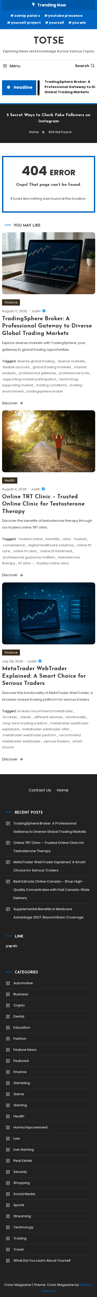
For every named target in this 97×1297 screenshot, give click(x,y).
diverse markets (71, 361)
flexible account (16, 367)
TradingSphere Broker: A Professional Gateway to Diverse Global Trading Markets (47, 326)
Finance (11, 302)
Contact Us (40, 790)
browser (10, 717)
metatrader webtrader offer (45, 729)
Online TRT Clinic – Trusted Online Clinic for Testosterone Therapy (43, 504)
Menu (15, 66)
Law (16, 1138)
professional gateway (37, 373)
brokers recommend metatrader (45, 711)
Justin (36, 311)
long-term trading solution (25, 723)
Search (82, 65)
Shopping (21, 1182)
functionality (76, 717)
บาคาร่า (11, 946)
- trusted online (30, 539)
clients (25, 717)
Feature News (24, 1049)
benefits (52, 539)
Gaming (20, 1105)
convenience (14, 545)
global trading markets (52, 367)
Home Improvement (30, 1127)
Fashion (19, 1038)
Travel (18, 1249)
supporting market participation (29, 379)
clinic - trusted (74, 539)
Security (20, 1171)
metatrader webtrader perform (29, 735)
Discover (10, 403)
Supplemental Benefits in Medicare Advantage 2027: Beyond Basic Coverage (48, 913)
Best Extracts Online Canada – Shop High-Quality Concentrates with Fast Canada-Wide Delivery (51, 889)
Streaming (22, 1216)
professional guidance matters (29, 557)
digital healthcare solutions (51, 545)
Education (21, 1027)
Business (20, 994)
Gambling (21, 1082)
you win (79, 22)
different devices (48, 717)
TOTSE (48, 41)
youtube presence (65, 15)
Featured (21, 1060)
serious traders (56, 741)
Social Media (24, 1193)
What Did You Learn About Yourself (42, 1260)
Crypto (19, 1005)
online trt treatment (56, 551)
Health (10, 480)
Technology (23, 1227)
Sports (18, 1205)
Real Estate (22, 1160)
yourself (56, 22)
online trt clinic (25, 551)
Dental (18, 1016)
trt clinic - (26, 563)
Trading (19, 1238)
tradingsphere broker (45, 391)
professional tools (74, 373)
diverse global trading (35, 361)
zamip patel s (27, 15)
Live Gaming (23, 1149)
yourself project (26, 22)
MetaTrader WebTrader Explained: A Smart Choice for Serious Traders (44, 676)
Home (63, 790)
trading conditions (51, 385)
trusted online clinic (53, 563)
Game (18, 1094)
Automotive (23, 983)
